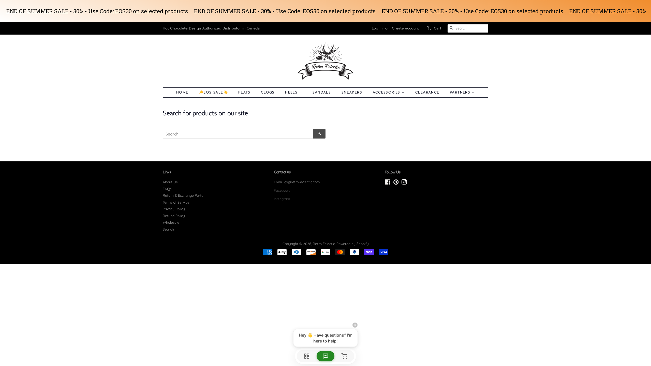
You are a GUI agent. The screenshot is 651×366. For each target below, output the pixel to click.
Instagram (282, 198)
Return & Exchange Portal (183, 195)
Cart (437, 28)
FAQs (167, 189)
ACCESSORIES (387, 92)
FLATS (244, 92)
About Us (170, 182)
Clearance (427, 92)
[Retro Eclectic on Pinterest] (396, 183)
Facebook (282, 190)
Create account (405, 28)
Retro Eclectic (324, 243)
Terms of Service (176, 202)
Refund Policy (174, 216)
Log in (377, 28)
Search (168, 229)
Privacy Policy (174, 209)
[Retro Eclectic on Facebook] (388, 183)
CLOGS (268, 92)
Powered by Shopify (352, 243)
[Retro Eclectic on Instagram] (404, 183)
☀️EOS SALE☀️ (213, 92)
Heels (292, 92)
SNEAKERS (352, 92)
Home (182, 92)
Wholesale (171, 222)
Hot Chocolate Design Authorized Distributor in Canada (211, 28)
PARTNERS (461, 92)
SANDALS (322, 92)
